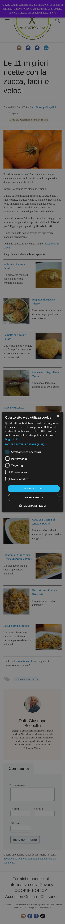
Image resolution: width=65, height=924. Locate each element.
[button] (32, 444)
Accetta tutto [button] (33, 488)
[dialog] (32, 462)
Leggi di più (12, 439)
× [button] (58, 416)
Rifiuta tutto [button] (34, 497)
